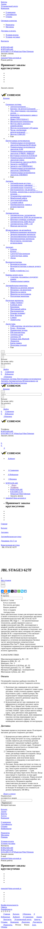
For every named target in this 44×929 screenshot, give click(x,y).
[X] (12, 591)
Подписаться (6, 803)
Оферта (4, 907)
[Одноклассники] (5, 591)
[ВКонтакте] (2, 591)
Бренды (4, 814)
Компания (5, 818)
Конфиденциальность (9, 905)
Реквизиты (10, 25)
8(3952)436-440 (7, 47)
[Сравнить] (3, 585)
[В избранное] (3, 582)
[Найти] (3, 366)
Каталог (4, 809)
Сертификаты (11, 14)
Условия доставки (13, 37)
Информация (6, 829)
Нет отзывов (6, 580)
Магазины (10, 27)
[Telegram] (25, 591)
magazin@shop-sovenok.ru (11, 58)
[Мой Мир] (9, 591)
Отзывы (9, 17)
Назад (13, 485)
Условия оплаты (12, 35)
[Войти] (2, 441)
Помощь (4, 837)
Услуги (4, 816)
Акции (3, 812)
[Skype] (22, 591)
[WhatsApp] (18, 591)
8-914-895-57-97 (17, 51)
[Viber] (15, 591)
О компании (10, 12)
